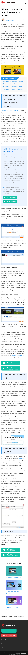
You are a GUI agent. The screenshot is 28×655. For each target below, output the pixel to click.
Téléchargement (10, 630)
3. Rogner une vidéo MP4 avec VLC (13, 89)
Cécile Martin (14, 18)
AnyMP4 (10, 616)
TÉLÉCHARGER (11, 197)
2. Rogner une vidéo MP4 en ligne (13, 86)
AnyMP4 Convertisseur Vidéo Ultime (10, 110)
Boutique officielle (10, 635)
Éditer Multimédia (10, 20)
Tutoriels (15, 616)
